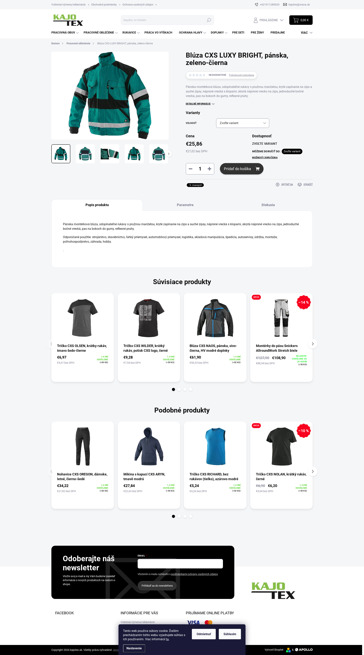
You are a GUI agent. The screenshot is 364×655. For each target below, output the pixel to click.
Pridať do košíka (237, 168)
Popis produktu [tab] (97, 205)
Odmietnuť (204, 634)
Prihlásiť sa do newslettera (157, 585)
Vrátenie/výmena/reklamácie (68, 4)
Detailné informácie (198, 103)
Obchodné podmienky (104, 4)
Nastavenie (134, 648)
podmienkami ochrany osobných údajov (194, 574)
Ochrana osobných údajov (137, 4)
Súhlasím (230, 634)
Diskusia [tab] (268, 205)
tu (167, 639)
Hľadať (209, 20)
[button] (173, 389)
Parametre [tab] (185, 205)
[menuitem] (65, 32)
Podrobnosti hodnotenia (241, 75)
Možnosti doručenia (265, 157)
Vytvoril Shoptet (274, 649)
